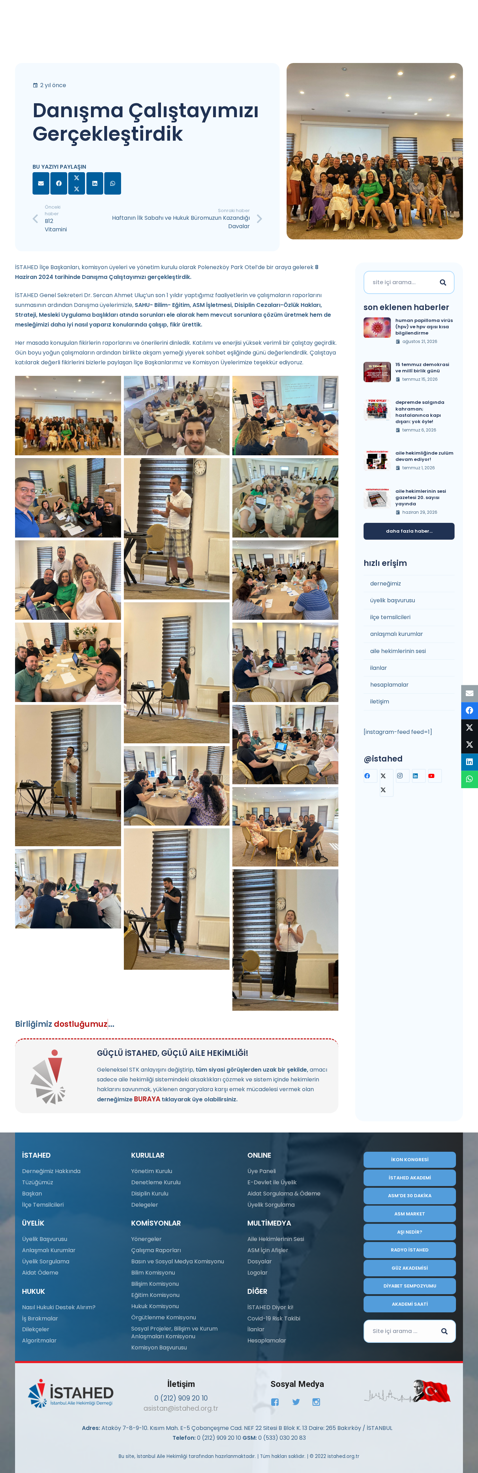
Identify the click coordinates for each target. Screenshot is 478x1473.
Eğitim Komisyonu (155, 1295)
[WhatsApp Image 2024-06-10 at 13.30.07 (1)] (68, 889)
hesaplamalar (389, 685)
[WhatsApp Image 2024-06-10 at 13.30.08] (285, 744)
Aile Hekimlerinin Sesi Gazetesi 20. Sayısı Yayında (420, 497)
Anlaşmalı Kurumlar (49, 1250)
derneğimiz (385, 584)
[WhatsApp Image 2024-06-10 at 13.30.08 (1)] (68, 580)
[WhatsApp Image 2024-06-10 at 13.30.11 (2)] (68, 415)
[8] (407, 1391)
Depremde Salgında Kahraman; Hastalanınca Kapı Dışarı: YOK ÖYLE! (419, 412)
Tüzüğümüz (37, 1182)
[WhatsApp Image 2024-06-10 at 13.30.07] (285, 415)
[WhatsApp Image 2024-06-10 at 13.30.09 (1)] (68, 662)
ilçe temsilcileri (390, 617)
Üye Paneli (261, 1171)
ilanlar (378, 668)
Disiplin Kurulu (149, 1194)
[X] (387, 783)
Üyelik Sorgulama (45, 1261)
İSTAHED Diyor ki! (270, 1307)
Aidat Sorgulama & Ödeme (284, 1194)
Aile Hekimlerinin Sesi (275, 1239)
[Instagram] (403, 776)
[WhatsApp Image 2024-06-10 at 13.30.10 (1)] (68, 775)
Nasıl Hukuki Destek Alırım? (59, 1307)
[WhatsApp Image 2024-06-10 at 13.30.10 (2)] (176, 673)
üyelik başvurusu (392, 601)
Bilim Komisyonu (153, 1273)
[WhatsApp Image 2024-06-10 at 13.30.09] (285, 498)
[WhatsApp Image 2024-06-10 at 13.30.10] (68, 498)
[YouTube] (435, 776)
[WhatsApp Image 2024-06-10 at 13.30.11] (176, 529)
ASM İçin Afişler (267, 1250)
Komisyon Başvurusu (159, 1348)
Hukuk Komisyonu (155, 1306)
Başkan (32, 1194)
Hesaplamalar (266, 1341)
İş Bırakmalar (40, 1318)
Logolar (257, 1273)
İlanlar (256, 1329)
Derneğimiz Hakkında (51, 1171)
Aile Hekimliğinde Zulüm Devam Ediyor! (424, 456)
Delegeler (144, 1205)
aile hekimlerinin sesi (398, 651)
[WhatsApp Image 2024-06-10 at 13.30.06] (176, 786)
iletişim (379, 702)
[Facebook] (371, 776)
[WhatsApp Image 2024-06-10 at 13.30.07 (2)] (285, 580)
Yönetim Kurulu (151, 1171)
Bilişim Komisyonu (155, 1284)
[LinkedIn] (419, 776)
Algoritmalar (39, 1341)
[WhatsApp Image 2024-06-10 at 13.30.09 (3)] (176, 415)
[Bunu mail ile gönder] (41, 183)
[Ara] (443, 282)
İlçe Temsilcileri (43, 1205)
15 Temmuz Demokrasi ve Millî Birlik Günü (422, 368)
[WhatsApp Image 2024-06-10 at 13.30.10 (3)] (176, 899)
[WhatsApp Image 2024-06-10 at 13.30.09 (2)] (285, 827)
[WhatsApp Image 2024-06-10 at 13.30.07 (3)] (285, 662)
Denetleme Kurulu (156, 1182)
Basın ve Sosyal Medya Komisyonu (177, 1261)
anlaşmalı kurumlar (396, 634)
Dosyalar (259, 1261)
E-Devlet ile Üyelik (272, 1182)
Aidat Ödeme (40, 1273)
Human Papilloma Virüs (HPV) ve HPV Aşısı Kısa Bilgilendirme (424, 326)
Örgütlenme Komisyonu (163, 1317)
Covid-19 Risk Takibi (273, 1318)
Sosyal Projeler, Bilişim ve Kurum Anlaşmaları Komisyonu (174, 1332)
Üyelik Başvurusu (44, 1239)
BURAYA (147, 1099)
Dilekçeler (35, 1329)
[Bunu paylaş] (58, 183)
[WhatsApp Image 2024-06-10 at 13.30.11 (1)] (285, 940)
